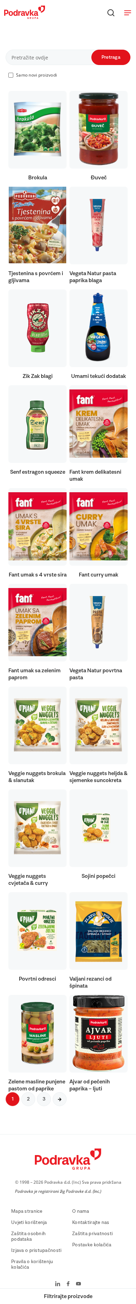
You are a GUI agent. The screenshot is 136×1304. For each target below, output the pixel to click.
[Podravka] (24, 17)
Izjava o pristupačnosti (36, 1250)
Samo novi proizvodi (36, 75)
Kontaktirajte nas (90, 1222)
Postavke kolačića (92, 1244)
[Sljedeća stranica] (60, 1099)
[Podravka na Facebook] (68, 1284)
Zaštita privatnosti (92, 1233)
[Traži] (111, 12)
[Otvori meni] (127, 12)
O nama (80, 1211)
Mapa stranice (27, 1211)
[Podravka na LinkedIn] (57, 1284)
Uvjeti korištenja (29, 1222)
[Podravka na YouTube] (78, 1284)
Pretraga (110, 57)
